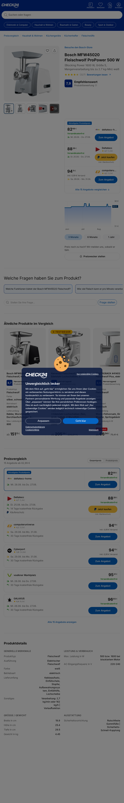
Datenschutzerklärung (35, 427)
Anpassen (43, 421)
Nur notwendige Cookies (87, 374)
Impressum (93, 430)
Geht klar (81, 421)
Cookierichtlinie (32, 430)
